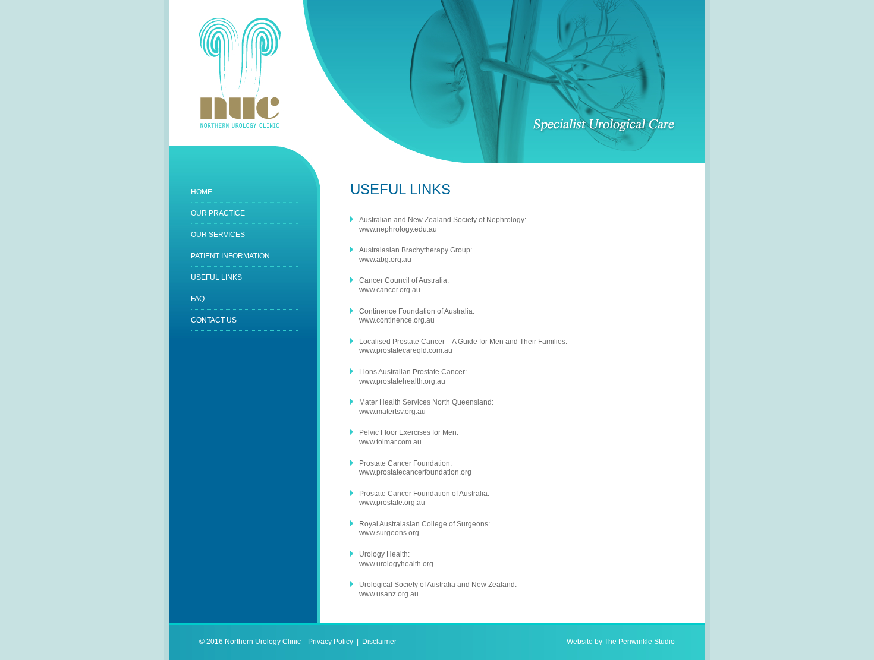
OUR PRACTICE (218, 213)
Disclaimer (379, 641)
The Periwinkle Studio (639, 641)
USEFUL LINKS (216, 277)
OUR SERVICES (218, 234)
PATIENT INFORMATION (230, 256)
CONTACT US (214, 320)
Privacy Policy (330, 641)
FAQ (198, 299)
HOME (201, 192)
